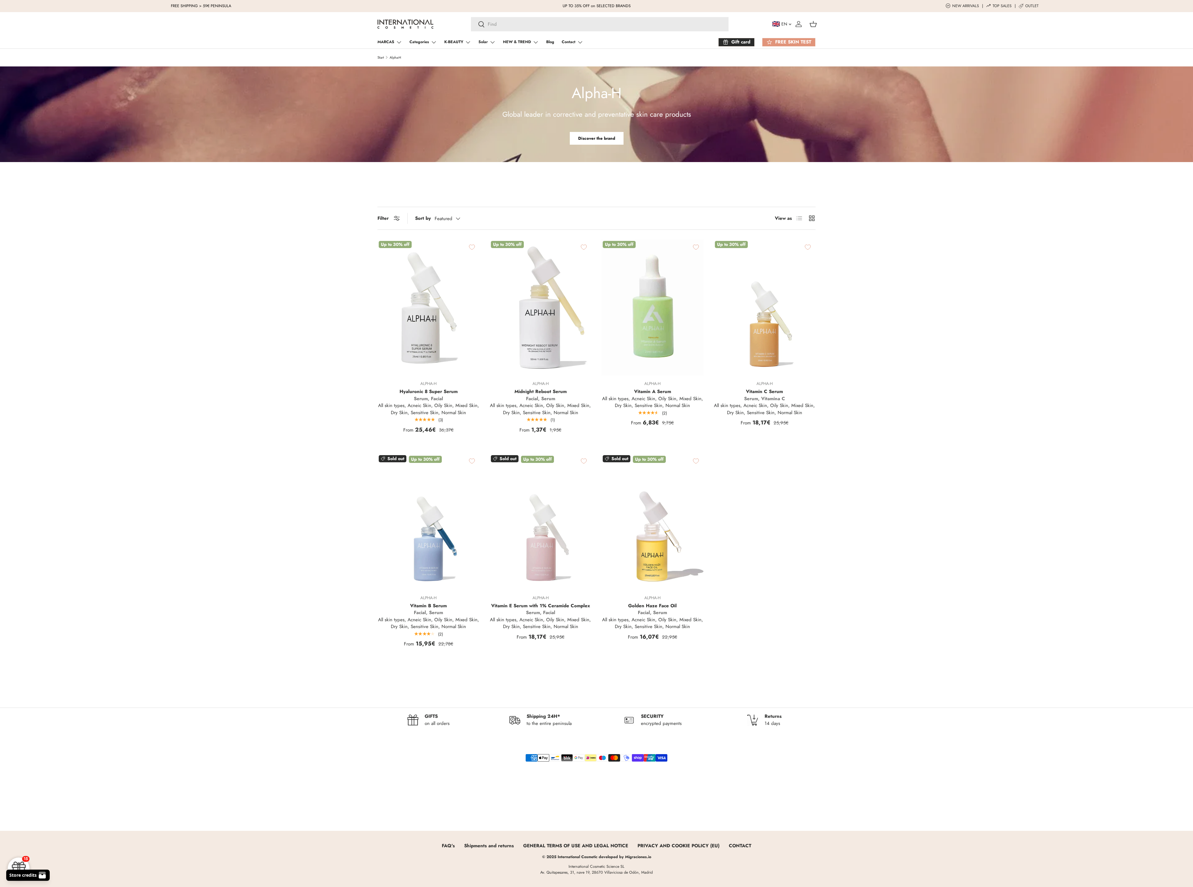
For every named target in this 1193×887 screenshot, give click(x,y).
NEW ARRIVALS (965, 6)
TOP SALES (1002, 6)
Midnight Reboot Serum (540, 391)
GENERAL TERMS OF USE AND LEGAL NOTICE (575, 845)
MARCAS (385, 42)
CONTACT (740, 845)
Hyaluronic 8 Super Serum (429, 391)
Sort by (423, 218)
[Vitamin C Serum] (765, 308)
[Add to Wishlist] (476, 247)
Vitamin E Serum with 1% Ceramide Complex (540, 605)
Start (380, 57)
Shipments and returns (489, 845)
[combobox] (600, 24)
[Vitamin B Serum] (428, 522)
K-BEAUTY (453, 42)
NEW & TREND (517, 42)
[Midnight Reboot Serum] (541, 308)
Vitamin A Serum (652, 391)
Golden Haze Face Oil (652, 605)
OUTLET (1032, 6)
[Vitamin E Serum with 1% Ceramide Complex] (541, 522)
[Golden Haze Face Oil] (652, 522)
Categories (419, 42)
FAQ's (448, 845)
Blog (550, 42)
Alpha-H (395, 57)
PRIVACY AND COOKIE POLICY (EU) (679, 845)
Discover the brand (596, 138)
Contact (568, 42)
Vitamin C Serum (764, 391)
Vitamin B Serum (428, 605)
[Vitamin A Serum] (652, 308)
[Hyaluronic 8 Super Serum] (428, 308)
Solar (483, 42)
